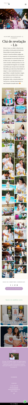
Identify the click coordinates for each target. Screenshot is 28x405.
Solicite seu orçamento (14, 288)
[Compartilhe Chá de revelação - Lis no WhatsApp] (12, 285)
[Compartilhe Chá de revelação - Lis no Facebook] (10, 285)
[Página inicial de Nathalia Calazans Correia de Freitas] (6, 3)
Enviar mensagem (14, 387)
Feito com (14, 403)
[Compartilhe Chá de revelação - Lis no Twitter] (14, 285)
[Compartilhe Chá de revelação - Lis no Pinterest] (17, 285)
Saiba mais (14, 371)
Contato (14, 398)
